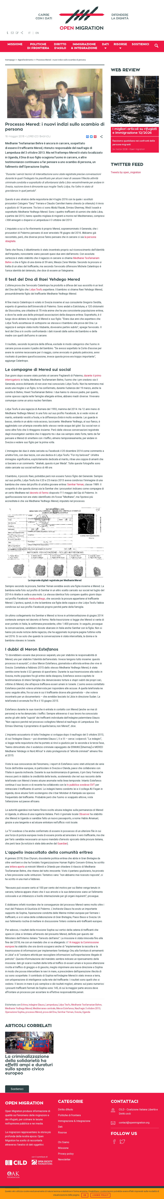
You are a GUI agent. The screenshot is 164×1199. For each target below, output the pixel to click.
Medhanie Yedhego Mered (18, 1008)
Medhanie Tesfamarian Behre (86, 1004)
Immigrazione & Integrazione (74, 1121)
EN (37, 33)
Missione (63, 1148)
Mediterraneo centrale (44, 1008)
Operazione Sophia (15, 1012)
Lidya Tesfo (64, 1004)
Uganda (86, 1012)
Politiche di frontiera (69, 1115)
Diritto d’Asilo (65, 1109)
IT (29, 33)
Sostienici (17, 1089)
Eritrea (24, 1004)
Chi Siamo (63, 1142)
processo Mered (33, 1012)
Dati (60, 1126)
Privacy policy (66, 1153)
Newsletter (64, 1159)
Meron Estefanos (65, 1008)
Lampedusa (52, 1004)
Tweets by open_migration (126, 172)
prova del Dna (50, 1012)
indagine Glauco (37, 1004)
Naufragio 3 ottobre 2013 (87, 1008)
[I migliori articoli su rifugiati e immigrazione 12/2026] (135, 124)
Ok (84, 1195)
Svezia (77, 1012)
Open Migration (82, 18)
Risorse (62, 1132)
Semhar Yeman (65, 1012)
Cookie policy (100, 1195)
